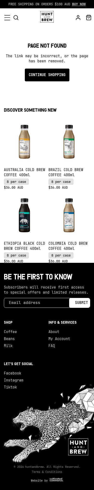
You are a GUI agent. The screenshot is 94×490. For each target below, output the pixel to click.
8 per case (16, 182)
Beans (9, 338)
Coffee (10, 331)
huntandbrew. (35, 467)
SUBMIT (81, 302)
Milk (8, 345)
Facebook (12, 373)
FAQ (51, 345)
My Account (59, 338)
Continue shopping (47, 74)
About (53, 331)
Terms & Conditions (47, 472)
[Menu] (7, 17)
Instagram (13, 380)
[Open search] (16, 17)
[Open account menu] (78, 17)
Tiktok (10, 387)
